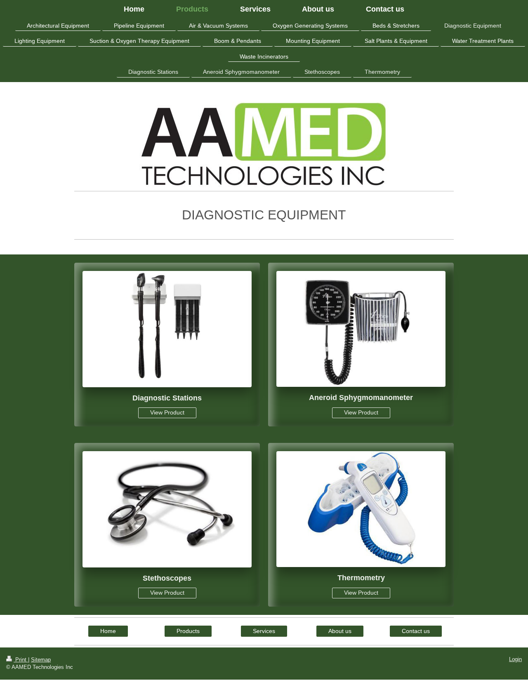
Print (21, 660)
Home (108, 631)
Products (188, 631)
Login (515, 659)
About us (339, 631)
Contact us (416, 631)
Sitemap (41, 660)
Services (264, 631)
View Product (167, 412)
